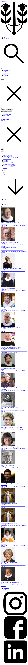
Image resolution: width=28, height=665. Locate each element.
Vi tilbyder (5, 75)
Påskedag (5, 168)
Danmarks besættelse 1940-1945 (10, 157)
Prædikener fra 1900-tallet (9, 165)
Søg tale (3, 109)
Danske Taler (6, 588)
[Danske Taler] (14, 34)
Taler (2, 119)
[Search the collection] (14, 66)
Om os (4, 76)
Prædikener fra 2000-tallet (9, 166)
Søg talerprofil (9, 109)
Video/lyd (5, 204)
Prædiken (5, 161)
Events (5, 71)
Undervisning (6, 70)
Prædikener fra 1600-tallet (9, 162)
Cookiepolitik (6, 589)
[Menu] (1, 68)
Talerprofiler (6, 119)
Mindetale (5, 160)
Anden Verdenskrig (7, 155)
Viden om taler (6, 73)
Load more (3, 586)
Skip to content (4, 1)
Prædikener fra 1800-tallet (9, 164)
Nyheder (5, 74)
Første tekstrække (7, 159)
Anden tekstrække (7, 156)
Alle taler (5, 37)
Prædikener (6, 38)
